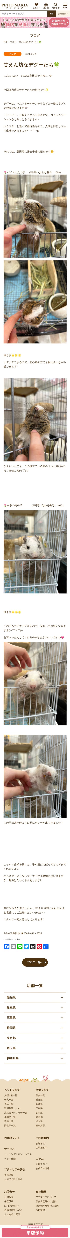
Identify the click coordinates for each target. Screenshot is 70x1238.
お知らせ (40, 1143)
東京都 (39, 1117)
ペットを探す (12, 1089)
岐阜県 (39, 1104)
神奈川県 (40, 1125)
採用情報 (40, 1210)
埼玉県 (39, 1121)
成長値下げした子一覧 (15, 1112)
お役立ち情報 (42, 1168)
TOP (5, 42)
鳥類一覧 (8, 1121)
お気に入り (36, 8)
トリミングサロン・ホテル (18, 1154)
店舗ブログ (41, 1164)
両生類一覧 (10, 1125)
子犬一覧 (8, 1099)
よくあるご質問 (12, 1214)
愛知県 (39, 1099)
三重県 (39, 1108)
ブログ (13, 42)
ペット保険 (10, 1158)
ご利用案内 (41, 1148)
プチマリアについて (46, 1197)
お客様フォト (12, 1138)
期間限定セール (12, 1108)
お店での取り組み (13, 1179)
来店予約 (8, 1201)
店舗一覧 (46, 8)
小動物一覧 (10, 1117)
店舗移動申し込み (13, 1210)
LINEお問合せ (11, 1205)
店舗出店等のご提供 (46, 1201)
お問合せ (8, 1197)
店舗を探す (42, 1089)
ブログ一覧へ (35, 962)
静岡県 (39, 1112)
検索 (51, 14)
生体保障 (8, 1175)
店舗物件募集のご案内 (47, 1205)
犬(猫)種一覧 (55, 8)
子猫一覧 (8, 1104)
